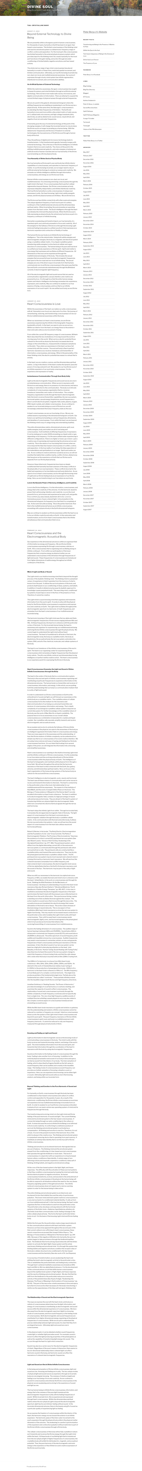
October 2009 (87, 415)
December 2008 (88, 452)
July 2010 (86, 383)
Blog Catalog (87, 86)
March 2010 (87, 397)
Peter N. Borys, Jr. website (91, 104)
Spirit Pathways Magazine (91, 115)
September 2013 (88, 246)
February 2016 (87, 184)
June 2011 (86, 343)
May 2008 (86, 477)
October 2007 (87, 502)
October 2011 (87, 329)
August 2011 (87, 336)
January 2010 (87, 405)
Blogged (85, 93)
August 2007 (87, 509)
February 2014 (87, 242)
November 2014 (88, 224)
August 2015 (87, 192)
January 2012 (87, 318)
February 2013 (87, 271)
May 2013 (86, 260)
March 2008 (87, 484)
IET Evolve (86, 97)
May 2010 (86, 390)
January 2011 (87, 361)
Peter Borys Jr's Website (95, 32)
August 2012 (87, 293)
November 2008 (88, 455)
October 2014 (87, 228)
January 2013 (87, 275)
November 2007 (88, 498)
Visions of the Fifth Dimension (92, 129)
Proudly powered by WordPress (36, 1466)
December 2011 (88, 322)
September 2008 (88, 462)
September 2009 (88, 419)
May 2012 (86, 303)
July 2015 (86, 195)
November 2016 (88, 163)
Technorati (86, 122)
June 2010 (86, 387)
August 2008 (87, 466)
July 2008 (86, 470)
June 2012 (86, 300)
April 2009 (86, 437)
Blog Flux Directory (89, 89)
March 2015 (87, 210)
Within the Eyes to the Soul (91, 50)
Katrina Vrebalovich (89, 100)
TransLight (86, 126)
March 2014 (87, 239)
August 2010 (87, 379)
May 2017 (86, 152)
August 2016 (87, 166)
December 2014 (88, 220)
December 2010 (88, 365)
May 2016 (86, 174)
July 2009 (86, 426)
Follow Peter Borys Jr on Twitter (92, 140)
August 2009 (87, 423)
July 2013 (86, 253)
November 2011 (88, 325)
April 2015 (86, 206)
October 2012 (87, 285)
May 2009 (86, 433)
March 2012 (87, 311)
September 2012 (88, 289)
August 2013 (87, 249)
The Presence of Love (90, 63)
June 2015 (86, 199)
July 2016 (86, 170)
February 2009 (88, 444)
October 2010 (87, 372)
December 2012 (88, 278)
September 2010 (88, 376)
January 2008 (87, 491)
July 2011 (86, 340)
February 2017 (87, 155)
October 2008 (87, 459)
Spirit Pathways (88, 111)
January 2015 (87, 217)
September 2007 (88, 506)
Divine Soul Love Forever (91, 59)
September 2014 (88, 231)
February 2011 (87, 358)
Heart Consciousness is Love (43, 303)
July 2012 (86, 296)
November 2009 (88, 412)
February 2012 (87, 314)
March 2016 (87, 181)
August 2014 (87, 235)
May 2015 (86, 202)
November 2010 (88, 368)
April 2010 (86, 394)
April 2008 (86, 480)
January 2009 (87, 448)
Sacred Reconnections (90, 107)
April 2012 (86, 307)
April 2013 (86, 264)
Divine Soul (40, 7)
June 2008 (86, 473)
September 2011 (88, 332)
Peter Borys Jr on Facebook (91, 74)
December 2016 (88, 159)
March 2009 (87, 441)
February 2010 (87, 401)
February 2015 (87, 213)
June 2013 (86, 257)
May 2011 (86, 347)
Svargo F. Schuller (88, 118)
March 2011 (87, 354)
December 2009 (88, 408)
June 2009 (86, 430)
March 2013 (87, 267)
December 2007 (88, 495)
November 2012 (88, 282)
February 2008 (88, 488)
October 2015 (87, 188)
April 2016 (86, 177)
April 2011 (86, 350)
